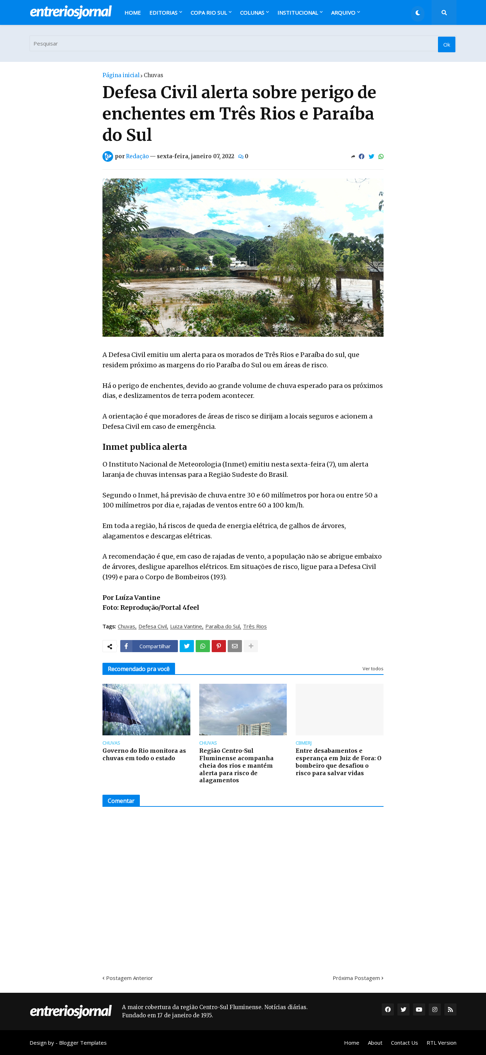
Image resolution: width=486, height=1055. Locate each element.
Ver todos (373, 668)
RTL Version (441, 1042)
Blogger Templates (83, 1042)
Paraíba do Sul (222, 626)
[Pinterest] (219, 646)
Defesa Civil (152, 626)
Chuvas (153, 75)
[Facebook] (361, 156)
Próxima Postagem (356, 977)
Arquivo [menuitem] (343, 12)
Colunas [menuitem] (252, 12)
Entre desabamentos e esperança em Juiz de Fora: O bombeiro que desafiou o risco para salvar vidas (338, 761)
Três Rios (255, 626)
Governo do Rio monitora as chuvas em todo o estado (144, 754)
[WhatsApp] (381, 156)
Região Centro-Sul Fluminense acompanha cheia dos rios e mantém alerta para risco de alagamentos (236, 765)
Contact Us (404, 1042)
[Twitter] (371, 156)
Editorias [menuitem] (163, 12)
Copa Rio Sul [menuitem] (209, 12)
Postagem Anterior (129, 977)
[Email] (235, 646)
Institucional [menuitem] (298, 12)
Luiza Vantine (186, 626)
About (375, 1042)
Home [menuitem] (133, 12)
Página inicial (120, 75)
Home (351, 1042)
